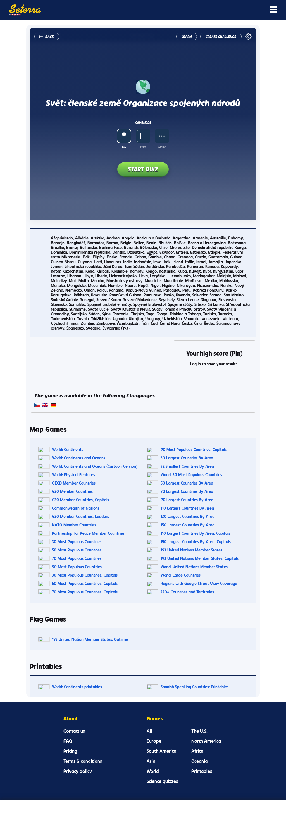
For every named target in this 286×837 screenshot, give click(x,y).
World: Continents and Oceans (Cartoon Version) (94, 466)
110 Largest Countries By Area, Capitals (195, 533)
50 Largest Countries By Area (187, 483)
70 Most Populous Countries (76, 558)
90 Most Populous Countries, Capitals (194, 449)
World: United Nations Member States (194, 566)
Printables (201, 771)
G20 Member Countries (72, 491)
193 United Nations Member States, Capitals (200, 558)
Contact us (74, 731)
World (153, 771)
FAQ (67, 741)
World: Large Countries (181, 575)
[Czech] (37, 405)
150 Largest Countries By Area (187, 524)
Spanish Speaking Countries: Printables (194, 686)
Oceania (199, 761)
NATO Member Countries (74, 524)
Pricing (70, 751)
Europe (154, 741)
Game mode (143, 122)
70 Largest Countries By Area (187, 491)
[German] (53, 405)
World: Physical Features (73, 474)
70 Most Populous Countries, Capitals (85, 591)
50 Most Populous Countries (76, 550)
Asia (151, 761)
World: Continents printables (77, 686)
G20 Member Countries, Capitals (80, 499)
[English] (45, 405)
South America (161, 751)
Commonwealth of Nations (75, 508)
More (162, 147)
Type (143, 147)
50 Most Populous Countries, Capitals (85, 583)
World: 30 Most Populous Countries (191, 474)
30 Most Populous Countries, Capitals (85, 575)
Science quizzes (162, 781)
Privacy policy (77, 771)
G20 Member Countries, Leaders (80, 516)
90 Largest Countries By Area (187, 499)
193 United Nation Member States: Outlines (90, 639)
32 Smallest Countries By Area (187, 466)
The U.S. (199, 731)
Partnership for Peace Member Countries (88, 533)
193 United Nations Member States (191, 550)
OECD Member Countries (74, 483)
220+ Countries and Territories (187, 591)
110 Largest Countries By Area (187, 508)
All (149, 731)
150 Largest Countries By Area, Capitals (196, 541)
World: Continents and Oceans (78, 457)
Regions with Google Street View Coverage (199, 583)
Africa (197, 751)
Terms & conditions (82, 761)
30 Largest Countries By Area (187, 457)
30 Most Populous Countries (76, 541)
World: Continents (67, 449)
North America (206, 741)
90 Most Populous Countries (77, 566)
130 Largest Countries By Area (187, 516)
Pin (124, 147)
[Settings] (248, 36)
